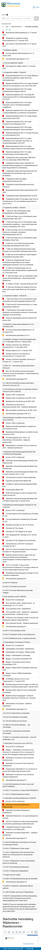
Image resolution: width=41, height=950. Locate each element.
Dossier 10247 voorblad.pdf (14, 457)
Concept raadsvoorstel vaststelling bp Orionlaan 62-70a (20, 515)
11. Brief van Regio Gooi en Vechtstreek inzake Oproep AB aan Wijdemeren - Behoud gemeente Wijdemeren (19, 278)
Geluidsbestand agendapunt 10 (16, 709)
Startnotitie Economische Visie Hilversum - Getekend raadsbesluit (18, 776)
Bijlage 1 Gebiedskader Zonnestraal (17, 655)
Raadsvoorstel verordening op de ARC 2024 (20, 398)
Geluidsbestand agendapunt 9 (15, 626)
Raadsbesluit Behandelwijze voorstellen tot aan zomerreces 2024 (20, 433)
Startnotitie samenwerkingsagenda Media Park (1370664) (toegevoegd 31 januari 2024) (19, 500)
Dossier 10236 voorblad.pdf (14, 801)
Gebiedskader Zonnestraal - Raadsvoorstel (20, 652)
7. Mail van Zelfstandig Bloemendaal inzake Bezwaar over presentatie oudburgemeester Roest (19, 250)
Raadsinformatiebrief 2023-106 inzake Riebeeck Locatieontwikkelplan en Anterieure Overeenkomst (20, 112)
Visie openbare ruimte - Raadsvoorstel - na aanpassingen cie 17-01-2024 (18, 604)
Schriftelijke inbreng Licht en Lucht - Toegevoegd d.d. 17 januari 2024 (16, 680)
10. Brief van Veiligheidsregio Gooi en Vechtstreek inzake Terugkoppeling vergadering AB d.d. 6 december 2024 (19, 270)
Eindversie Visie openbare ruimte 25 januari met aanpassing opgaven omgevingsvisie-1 (20, 619)
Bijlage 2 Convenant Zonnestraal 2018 (18, 659)
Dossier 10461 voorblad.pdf (14, 395)
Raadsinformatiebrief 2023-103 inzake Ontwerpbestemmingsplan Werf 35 (17, 90)
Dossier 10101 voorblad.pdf (14, 510)
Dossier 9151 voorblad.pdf (14, 645)
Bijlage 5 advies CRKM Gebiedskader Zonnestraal (16, 674)
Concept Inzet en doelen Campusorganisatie (20, 477)
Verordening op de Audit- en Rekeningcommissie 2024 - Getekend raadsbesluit (19, 406)
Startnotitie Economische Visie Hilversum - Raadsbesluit (18, 764)
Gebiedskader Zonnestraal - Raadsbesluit (19, 649)
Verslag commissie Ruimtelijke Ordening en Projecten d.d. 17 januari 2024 (18, 360)
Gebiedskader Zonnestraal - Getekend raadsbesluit (17, 705)
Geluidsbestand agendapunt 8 (15, 578)
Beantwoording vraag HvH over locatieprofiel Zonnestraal (19, 691)
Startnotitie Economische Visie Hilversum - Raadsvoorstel (18, 759)
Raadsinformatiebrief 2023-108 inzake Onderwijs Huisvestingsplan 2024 (17, 123)
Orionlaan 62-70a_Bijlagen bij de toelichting (20, 540)
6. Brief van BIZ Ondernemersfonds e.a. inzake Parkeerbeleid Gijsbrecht (19, 306)
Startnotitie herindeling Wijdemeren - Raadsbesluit (16, 811)
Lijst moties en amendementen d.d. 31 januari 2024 (19, 45)
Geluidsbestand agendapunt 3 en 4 (17, 335)
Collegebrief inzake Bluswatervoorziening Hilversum (18, 186)
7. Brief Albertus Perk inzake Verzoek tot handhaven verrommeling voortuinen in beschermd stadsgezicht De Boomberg (19, 312)
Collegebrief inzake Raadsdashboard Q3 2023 (21, 196)
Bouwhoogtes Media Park (14, 489)
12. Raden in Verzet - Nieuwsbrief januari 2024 (21, 284)
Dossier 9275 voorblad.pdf (14, 600)
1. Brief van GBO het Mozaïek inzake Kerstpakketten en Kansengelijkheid (16, 212)
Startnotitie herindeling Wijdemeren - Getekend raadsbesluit (19, 834)
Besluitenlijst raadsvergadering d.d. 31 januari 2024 (19, 34)
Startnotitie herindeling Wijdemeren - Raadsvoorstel (16, 806)
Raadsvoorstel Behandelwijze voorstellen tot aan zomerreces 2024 (19, 428)
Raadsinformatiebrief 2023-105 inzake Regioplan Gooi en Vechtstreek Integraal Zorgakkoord (17, 105)
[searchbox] (17, 18)
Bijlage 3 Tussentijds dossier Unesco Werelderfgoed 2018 (16, 663)
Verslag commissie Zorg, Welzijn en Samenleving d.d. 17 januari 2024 (16, 355)
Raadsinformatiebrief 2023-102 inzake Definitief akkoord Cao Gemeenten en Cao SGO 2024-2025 (20, 85)
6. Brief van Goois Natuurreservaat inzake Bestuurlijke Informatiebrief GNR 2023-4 (18, 244)
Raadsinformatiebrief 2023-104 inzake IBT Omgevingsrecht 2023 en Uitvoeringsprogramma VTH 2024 (18, 97)
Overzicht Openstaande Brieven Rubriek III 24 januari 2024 (19, 319)
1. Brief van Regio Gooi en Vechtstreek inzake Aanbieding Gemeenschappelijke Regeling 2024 (19, 300)
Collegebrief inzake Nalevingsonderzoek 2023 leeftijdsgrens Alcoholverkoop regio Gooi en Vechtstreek (19, 173)
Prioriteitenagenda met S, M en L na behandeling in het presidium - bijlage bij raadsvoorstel (16, 440)
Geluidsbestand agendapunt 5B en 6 (18, 413)
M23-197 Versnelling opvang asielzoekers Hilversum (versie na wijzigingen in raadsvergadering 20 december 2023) (20, 373)
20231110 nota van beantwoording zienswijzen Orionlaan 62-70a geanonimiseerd (19, 550)
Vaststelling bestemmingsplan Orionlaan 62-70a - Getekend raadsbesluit (20, 574)
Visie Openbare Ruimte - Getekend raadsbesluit (21, 623)
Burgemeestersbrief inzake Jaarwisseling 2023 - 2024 (20, 191)
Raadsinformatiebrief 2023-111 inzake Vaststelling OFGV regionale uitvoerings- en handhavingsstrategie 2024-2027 (17, 141)
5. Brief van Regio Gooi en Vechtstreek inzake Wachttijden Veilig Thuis (19, 239)
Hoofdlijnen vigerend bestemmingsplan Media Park (19, 485)
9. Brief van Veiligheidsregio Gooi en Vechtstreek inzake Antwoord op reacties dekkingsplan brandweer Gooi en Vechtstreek (17, 262)
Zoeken (3, 14)
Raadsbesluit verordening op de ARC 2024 (20, 401)
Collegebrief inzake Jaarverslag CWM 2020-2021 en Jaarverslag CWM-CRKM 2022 (19, 159)
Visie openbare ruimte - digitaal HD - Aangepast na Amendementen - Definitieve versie (20, 613)
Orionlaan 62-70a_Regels (14, 528)
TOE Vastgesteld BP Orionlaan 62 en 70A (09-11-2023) (19, 536)
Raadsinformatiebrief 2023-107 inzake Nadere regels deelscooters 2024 (19, 117)
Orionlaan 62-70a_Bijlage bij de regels (18, 531)
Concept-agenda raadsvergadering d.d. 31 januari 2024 (18, 54)
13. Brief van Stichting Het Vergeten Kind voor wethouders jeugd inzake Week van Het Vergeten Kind (19, 289)
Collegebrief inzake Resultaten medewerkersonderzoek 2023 (14, 180)
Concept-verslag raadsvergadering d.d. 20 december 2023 (18, 331)
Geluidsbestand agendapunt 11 (16, 780)
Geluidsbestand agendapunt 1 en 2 (17, 59)
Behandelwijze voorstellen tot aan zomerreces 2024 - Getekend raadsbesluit (19, 447)
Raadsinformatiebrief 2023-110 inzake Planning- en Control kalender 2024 (20, 134)
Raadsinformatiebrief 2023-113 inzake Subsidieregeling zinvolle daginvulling (16, 153)
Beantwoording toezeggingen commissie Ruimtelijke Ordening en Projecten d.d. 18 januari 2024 (19, 698)
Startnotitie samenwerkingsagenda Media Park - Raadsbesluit (20, 467)
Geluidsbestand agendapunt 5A (16, 379)
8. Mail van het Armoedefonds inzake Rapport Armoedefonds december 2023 (19, 256)
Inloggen (29, 948)
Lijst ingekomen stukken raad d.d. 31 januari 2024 (18, 67)
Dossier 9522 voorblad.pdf (14, 746)
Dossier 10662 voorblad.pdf (14, 423)
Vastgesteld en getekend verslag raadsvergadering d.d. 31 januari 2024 (15, 39)
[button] (36, 18)
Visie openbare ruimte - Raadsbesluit (18, 609)
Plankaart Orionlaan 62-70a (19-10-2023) (19, 525)
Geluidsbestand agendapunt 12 (16, 838)
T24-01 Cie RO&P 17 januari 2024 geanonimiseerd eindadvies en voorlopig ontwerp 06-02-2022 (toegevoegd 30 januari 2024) (20, 567)
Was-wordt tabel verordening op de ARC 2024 (21, 410)
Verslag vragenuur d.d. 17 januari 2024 (18, 350)
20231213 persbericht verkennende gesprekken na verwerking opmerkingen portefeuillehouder (20, 823)
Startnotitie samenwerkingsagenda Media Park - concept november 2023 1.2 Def (20, 473)
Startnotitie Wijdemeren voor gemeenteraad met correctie (20, 817)
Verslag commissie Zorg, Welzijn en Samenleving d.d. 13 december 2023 (16, 346)
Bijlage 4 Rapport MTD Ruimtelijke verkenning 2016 (19, 669)
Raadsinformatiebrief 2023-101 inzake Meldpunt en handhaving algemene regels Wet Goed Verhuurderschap (20, 78)
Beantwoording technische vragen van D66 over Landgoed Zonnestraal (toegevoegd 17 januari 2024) (20, 686)
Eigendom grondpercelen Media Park (18, 481)
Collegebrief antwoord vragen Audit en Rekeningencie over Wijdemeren (17, 828)
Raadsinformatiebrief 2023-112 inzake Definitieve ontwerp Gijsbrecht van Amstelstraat (18, 147)
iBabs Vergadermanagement (12, 948)
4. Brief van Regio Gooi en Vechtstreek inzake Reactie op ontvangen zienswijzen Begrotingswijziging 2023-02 (19, 232)
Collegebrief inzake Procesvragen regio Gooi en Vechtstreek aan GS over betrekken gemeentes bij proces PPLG (20, 201)
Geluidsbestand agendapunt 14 (16, 882)
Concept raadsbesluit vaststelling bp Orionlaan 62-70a (19, 520)
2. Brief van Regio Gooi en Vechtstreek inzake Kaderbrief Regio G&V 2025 (19, 218)
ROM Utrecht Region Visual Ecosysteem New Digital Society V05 (19, 494)
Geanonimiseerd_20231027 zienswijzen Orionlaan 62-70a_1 (17, 545)
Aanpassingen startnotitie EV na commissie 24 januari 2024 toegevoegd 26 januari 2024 (19, 770)
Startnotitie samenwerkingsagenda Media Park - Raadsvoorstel (20, 462)
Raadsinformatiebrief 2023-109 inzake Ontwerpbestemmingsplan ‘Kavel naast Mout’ (17, 128)
